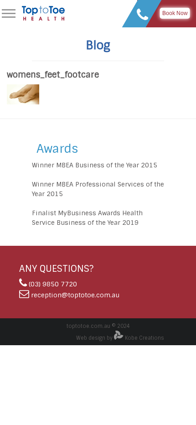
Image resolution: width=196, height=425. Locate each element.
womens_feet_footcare (53, 74)
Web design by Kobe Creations (120, 338)
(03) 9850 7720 (53, 284)
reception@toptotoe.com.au (75, 295)
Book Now (175, 13)
